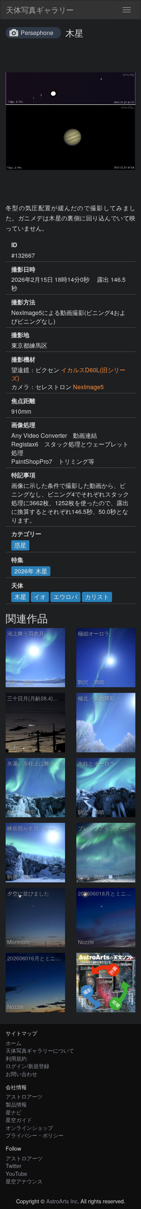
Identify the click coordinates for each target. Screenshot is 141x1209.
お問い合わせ (21, 1074)
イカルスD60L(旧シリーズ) (68, 374)
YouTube (16, 1173)
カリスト (97, 596)
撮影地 (20, 335)
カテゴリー (26, 534)
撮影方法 (23, 302)
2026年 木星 (30, 571)
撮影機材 (23, 359)
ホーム (13, 1043)
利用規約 (16, 1058)
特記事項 (23, 475)
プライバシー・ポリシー (35, 1135)
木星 (20, 596)
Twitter (13, 1165)
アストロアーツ (24, 1096)
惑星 (20, 545)
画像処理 (23, 425)
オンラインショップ (29, 1127)
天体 (17, 585)
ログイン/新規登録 (27, 1066)
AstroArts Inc (61, 1201)
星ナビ (13, 1112)
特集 (17, 560)
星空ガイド (19, 1119)
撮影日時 (23, 269)
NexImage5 (88, 386)
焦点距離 (23, 401)
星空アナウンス (24, 1181)
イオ (40, 596)
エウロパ (65, 596)
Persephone (37, 32)
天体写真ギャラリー (40, 9)
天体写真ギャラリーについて (40, 1050)
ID (14, 245)
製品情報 (16, 1104)
